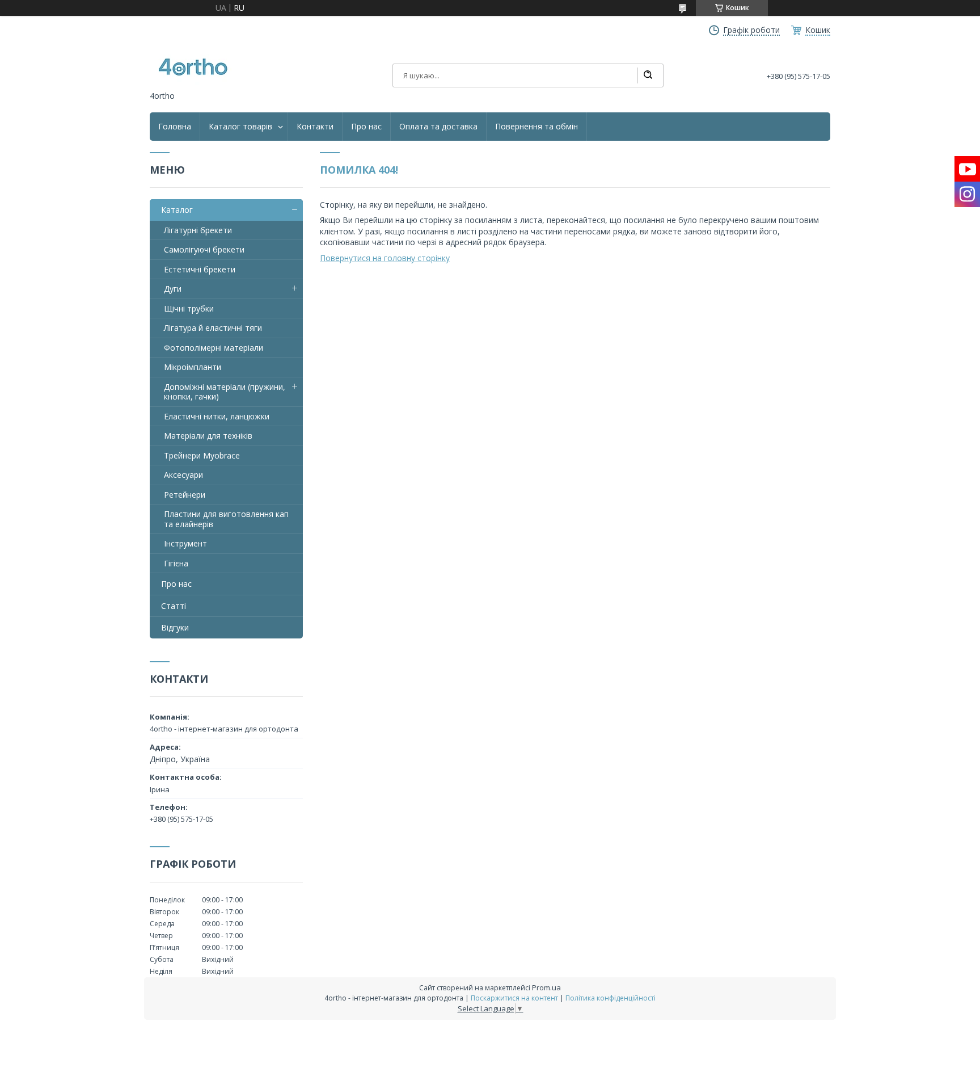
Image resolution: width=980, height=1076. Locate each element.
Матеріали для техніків (208, 435)
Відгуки (175, 627)
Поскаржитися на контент (514, 998)
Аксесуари (183, 474)
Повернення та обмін (536, 126)
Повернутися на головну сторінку (385, 258)
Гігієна (176, 563)
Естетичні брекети (199, 269)
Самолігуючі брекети (204, 249)
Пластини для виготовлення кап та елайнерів (226, 518)
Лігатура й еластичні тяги (213, 327)
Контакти (315, 126)
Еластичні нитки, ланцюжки (216, 416)
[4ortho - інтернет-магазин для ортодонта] (192, 67)
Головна (174, 126)
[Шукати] (647, 75)
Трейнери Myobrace (202, 455)
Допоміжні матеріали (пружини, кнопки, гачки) (224, 391)
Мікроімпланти (192, 367)
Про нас (366, 126)
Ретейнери (184, 494)
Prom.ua (546, 987)
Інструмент (185, 543)
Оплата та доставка (438, 126)
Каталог (177, 209)
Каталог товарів (240, 126)
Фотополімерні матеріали (213, 347)
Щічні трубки (189, 308)
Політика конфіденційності (610, 998)
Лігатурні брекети (198, 230)
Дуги (172, 288)
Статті (173, 605)
